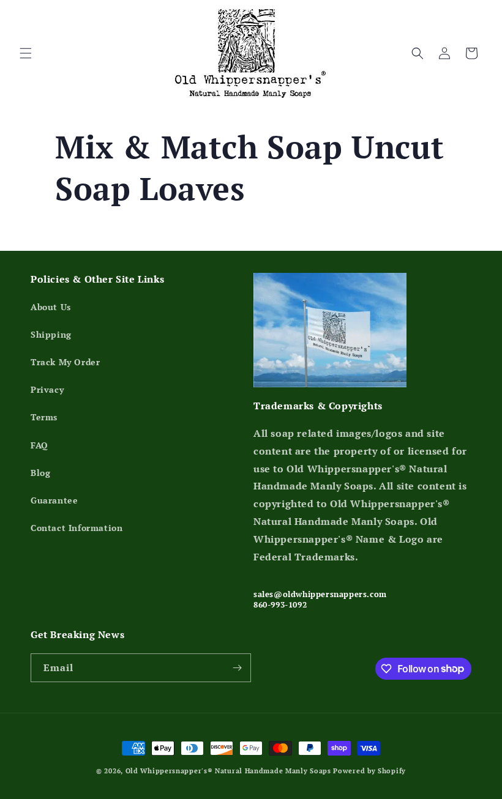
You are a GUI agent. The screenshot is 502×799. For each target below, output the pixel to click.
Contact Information (76, 527)
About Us (51, 307)
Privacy (47, 389)
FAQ (39, 445)
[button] (25, 53)
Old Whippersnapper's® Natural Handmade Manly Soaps (228, 771)
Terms (44, 417)
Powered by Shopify (369, 771)
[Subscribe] (236, 667)
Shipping (51, 334)
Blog (40, 472)
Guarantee (54, 500)
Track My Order (65, 362)
